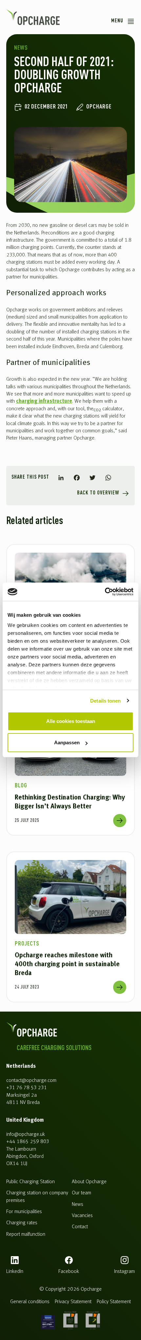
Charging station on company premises (37, 1196)
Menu (117, 21)
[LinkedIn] (61, 478)
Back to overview (98, 493)
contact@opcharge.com (31, 1080)
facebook (68, 1271)
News (77, 1204)
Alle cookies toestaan (70, 721)
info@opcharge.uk (25, 1134)
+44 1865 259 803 (27, 1141)
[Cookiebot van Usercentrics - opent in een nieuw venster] (104, 591)
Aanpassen (67, 742)
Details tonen (105, 701)
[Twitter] (92, 478)
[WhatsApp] (108, 478)
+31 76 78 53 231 (26, 1087)
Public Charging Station (30, 1181)
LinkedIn (14, 1271)
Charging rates (21, 1223)
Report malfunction (25, 1234)
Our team (81, 1193)
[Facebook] (77, 478)
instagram (124, 1271)
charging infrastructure (44, 401)
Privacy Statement (73, 1301)
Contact (80, 1227)
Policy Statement (114, 1301)
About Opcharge (89, 1181)
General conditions (30, 1301)
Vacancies (82, 1215)
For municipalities (24, 1211)
